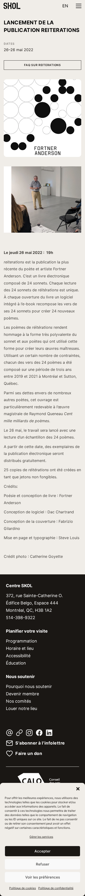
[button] (78, 788)
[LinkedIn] (49, 732)
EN (65, 5)
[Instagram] (29, 732)
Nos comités (18, 701)
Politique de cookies (22, 888)
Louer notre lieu (21, 708)
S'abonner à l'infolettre (40, 743)
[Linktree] (19, 732)
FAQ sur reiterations (42, 65)
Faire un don (28, 753)
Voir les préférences (42, 877)
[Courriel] (9, 732)
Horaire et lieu (20, 648)
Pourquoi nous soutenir (29, 686)
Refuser (42, 864)
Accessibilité (18, 655)
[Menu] (78, 6)
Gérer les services (41, 836)
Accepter (42, 851)
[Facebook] (39, 732)
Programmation (21, 641)
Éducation (16, 663)
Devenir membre (22, 693)
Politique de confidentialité (55, 888)
